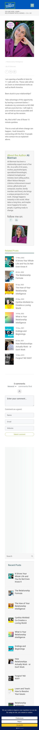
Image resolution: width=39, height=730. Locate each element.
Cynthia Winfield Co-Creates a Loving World (22, 620)
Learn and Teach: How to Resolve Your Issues (22, 691)
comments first (25, 386)
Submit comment (19, 434)
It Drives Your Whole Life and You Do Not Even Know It (22, 577)
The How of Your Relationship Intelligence (22, 606)
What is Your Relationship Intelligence (20, 634)
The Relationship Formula (22, 592)
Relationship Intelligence (14, 62)
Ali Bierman (12, 66)
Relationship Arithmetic (20, 704)
